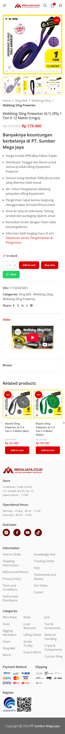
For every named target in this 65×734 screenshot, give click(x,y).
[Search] (45, 5)
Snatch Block (32, 652)
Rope (27, 617)
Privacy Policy (12, 579)
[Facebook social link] (13, 305)
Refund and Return (16, 572)
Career (38, 592)
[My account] (60, 5)
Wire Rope (10, 617)
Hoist (6, 624)
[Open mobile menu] (4, 5)
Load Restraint (29, 626)
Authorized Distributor (10, 598)
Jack (47, 617)
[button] (6, 44)
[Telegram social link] (31, 305)
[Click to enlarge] (9, 67)
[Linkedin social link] (22, 305)
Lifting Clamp (32, 635)
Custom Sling (53, 656)
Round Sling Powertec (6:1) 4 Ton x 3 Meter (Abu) (17, 427)
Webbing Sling (41, 101)
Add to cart (29, 265)
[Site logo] (27, 5)
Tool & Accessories (52, 626)
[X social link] (18, 305)
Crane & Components (53, 648)
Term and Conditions (10, 587)
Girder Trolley (28, 644)
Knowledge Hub (44, 554)
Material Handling (50, 637)
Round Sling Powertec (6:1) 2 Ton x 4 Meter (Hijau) (45, 429)
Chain (6, 642)
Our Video (41, 585)
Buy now (50, 265)
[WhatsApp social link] (27, 305)
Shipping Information (11, 563)
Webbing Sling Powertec (19, 105)
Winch (7, 655)
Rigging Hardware (9, 633)
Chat (13, 274)
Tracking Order (44, 561)
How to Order (12, 554)
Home (7, 101)
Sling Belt (21, 101)
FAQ (36, 568)
